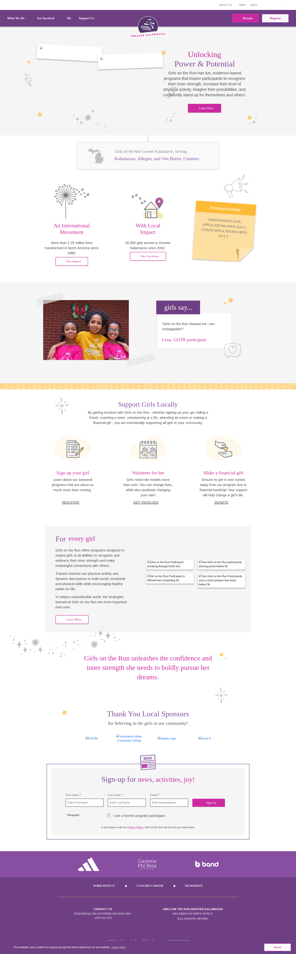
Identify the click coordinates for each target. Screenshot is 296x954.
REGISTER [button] (70, 502)
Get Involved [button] (45, 18)
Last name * (115, 795)
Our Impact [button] (73, 261)
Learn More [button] (206, 108)
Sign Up (211, 802)
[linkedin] (272, 5)
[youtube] (277, 5)
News (253, 5)
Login (3, 4)
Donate (247, 18)
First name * (73, 795)
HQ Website (194, 885)
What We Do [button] (15, 18)
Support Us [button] (86, 18)
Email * (155, 795)
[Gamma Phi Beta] (147, 864)
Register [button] (275, 18)
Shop (242, 5)
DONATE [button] (221, 502)
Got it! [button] (277, 947)
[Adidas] (88, 864)
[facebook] (283, 5)
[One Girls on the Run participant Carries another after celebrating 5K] (130, 60)
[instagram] (267, 5)
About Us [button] (226, 5)
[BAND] (206, 864)
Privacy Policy (135, 827)
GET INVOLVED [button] (145, 502)
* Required (72, 815)
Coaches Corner (150, 885)
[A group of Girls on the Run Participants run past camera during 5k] (69, 53)
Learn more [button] (119, 947)
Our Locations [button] (150, 256)
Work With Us (104, 885)
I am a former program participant (139, 816)
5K (69, 18)
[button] (292, 5)
